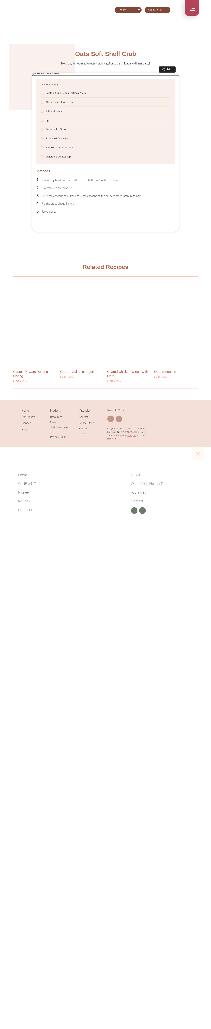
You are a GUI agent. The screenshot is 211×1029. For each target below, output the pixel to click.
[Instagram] (119, 419)
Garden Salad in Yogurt (77, 372)
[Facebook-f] (110, 419)
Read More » (20, 381)
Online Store (155, 9)
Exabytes (131, 436)
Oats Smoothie (165, 372)
